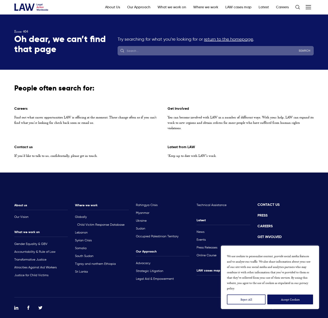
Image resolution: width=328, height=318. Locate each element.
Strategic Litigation (149, 271)
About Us (112, 7)
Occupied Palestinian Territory (157, 236)
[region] (270, 277)
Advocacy (143, 263)
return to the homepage (228, 39)
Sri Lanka (81, 272)
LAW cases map (238, 7)
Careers (282, 7)
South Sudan (84, 256)
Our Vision (21, 217)
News (200, 232)
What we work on (172, 7)
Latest (264, 7)
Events (201, 240)
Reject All (246, 299)
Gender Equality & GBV (31, 244)
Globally (81, 217)
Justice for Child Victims (31, 275)
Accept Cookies (290, 299)
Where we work (205, 7)
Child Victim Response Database (101, 225)
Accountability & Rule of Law (35, 252)
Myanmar (142, 213)
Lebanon (81, 232)
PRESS (262, 215)
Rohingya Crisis (147, 205)
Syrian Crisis (83, 240)
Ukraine (141, 221)
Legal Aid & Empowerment (155, 279)
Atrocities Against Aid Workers (35, 267)
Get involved (269, 236)
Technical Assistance (211, 205)
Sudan (140, 228)
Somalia (81, 248)
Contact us (268, 204)
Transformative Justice (30, 259)
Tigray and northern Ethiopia (95, 264)
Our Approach (138, 7)
